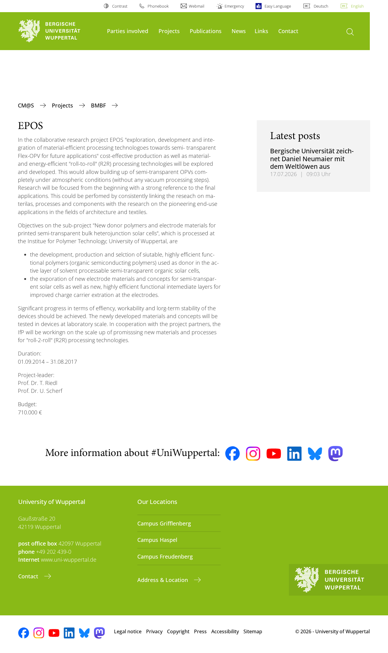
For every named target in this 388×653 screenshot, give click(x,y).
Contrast (119, 6)
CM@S (26, 105)
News (239, 31)
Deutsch (321, 6)
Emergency (234, 6)
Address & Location (163, 579)
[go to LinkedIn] (294, 454)
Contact (288, 31)
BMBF (99, 105)
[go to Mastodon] (335, 453)
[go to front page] (59, 31)
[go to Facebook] (232, 453)
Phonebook (158, 6)
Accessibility (225, 631)
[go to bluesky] (315, 453)
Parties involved (127, 31)
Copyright (178, 631)
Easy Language (278, 6)
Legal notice (128, 631)
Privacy (154, 631)
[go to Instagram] (253, 454)
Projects (169, 31)
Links (261, 31)
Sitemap (252, 631)
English (357, 6)
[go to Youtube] (273, 453)
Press (200, 631)
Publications (206, 31)
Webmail (196, 6)
